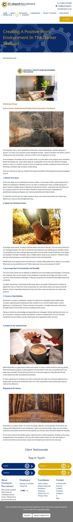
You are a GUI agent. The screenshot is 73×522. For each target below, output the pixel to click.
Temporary (41, 491)
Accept (27, 515)
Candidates (35, 13)
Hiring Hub (7, 15)
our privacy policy (44, 509)
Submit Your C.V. (43, 493)
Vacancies (23, 13)
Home (5, 13)
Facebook (43, 466)
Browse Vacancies (44, 486)
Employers (64, 13)
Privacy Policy (43, 496)
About (13, 13)
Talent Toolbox (49, 13)
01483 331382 (66, 3)
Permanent (41, 488)
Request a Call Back (27, 483)
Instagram (6, 473)
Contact (25, 15)
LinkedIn (5, 466)
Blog (17, 15)
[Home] (18, 4)
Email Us (59, 486)
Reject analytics (41, 515)
